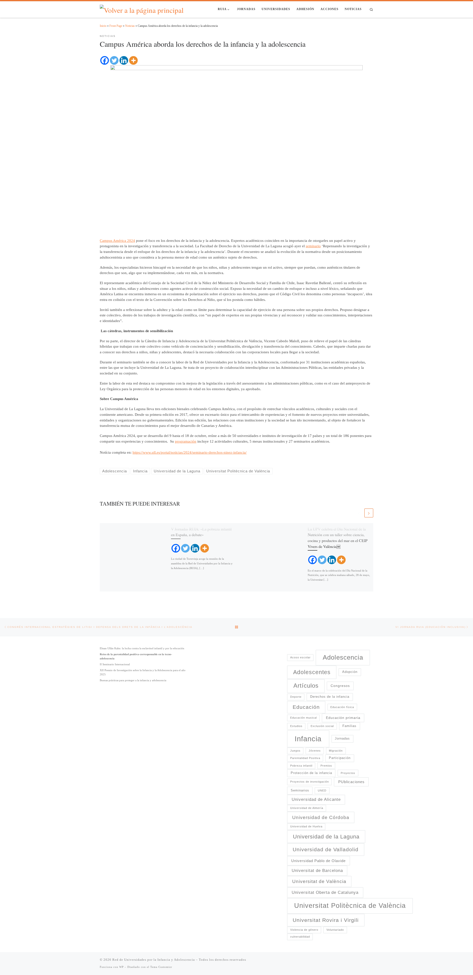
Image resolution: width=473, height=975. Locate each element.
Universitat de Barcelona (317, 870)
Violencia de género (304, 929)
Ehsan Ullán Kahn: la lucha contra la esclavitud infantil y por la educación (142, 648)
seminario (313, 246)
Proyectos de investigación (309, 781)
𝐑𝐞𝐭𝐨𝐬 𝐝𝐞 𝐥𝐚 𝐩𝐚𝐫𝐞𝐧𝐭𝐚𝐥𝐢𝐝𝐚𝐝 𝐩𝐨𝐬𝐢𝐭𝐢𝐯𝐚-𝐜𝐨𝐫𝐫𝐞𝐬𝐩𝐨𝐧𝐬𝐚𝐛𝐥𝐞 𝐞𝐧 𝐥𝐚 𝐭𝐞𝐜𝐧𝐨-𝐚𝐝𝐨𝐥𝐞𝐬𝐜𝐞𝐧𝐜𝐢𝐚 (136, 656)
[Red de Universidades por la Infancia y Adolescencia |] (142, 9)
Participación (340, 758)
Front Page (115, 25)
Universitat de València (319, 881)
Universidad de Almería (306, 807)
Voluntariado (335, 929)
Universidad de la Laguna (326, 837)
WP (121, 966)
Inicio (103, 25)
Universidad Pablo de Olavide (318, 861)
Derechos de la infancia (329, 696)
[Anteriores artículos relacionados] (359, 513)
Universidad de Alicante (316, 799)
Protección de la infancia (311, 773)
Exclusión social (322, 726)
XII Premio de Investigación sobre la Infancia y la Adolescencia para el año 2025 (143, 672)
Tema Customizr (161, 966)
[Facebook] (104, 60)
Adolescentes (312, 672)
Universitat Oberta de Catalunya (325, 892)
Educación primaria (343, 718)
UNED (322, 790)
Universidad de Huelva (306, 826)
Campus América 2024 (117, 241)
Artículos (306, 685)
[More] (133, 60)
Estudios (296, 726)
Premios (326, 765)
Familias (349, 726)
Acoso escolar (300, 657)
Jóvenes (315, 750)
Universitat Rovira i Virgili (326, 920)
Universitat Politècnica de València (350, 905)
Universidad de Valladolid (325, 849)
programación (185, 441)
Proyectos (348, 773)
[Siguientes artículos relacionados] (368, 513)
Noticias (130, 25)
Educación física (342, 707)
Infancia (308, 739)
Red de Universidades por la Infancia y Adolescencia (153, 959)
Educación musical (303, 717)
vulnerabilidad (300, 936)
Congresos (340, 686)
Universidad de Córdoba (320, 817)
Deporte (296, 696)
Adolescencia (343, 657)
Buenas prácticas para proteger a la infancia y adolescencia (133, 680)
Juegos (295, 750)
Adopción (349, 672)
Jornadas (342, 738)
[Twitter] (114, 60)
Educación (306, 707)
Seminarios (300, 790)
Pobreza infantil (301, 765)
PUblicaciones (351, 782)
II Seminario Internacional (115, 664)
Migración (336, 750)
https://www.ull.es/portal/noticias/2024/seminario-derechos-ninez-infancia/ (190, 452)
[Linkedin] (123, 60)
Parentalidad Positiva (305, 758)
